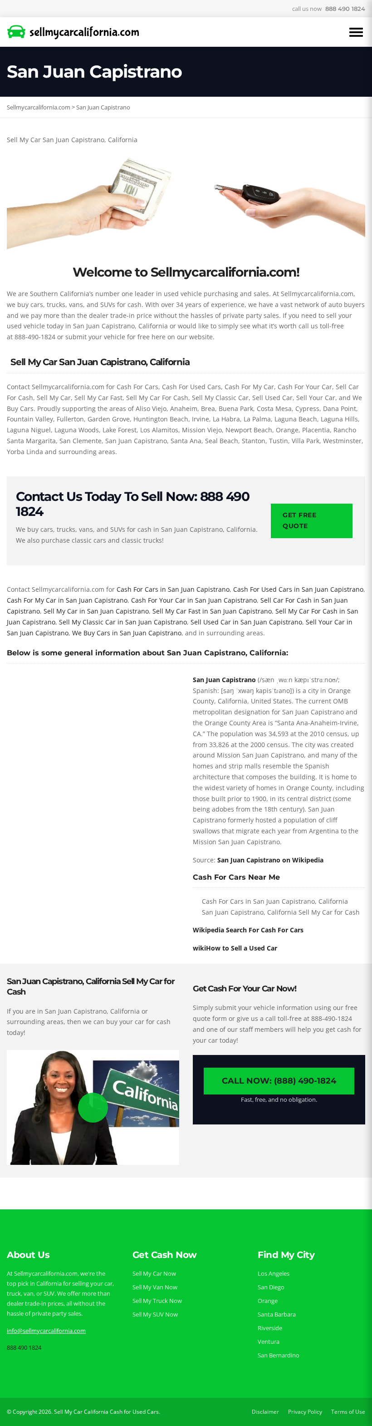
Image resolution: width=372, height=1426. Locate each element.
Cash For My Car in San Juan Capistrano (67, 600)
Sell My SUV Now (155, 1314)
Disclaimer (265, 1412)
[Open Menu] (356, 32)
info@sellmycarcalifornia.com (46, 1331)
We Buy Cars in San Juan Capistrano (126, 633)
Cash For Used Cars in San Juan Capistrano (298, 589)
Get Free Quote (299, 520)
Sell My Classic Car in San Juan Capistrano (123, 622)
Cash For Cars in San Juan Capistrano (173, 589)
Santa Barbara (277, 1314)
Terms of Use (348, 1412)
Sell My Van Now (154, 1287)
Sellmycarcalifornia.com (38, 107)
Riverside (270, 1328)
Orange (268, 1301)
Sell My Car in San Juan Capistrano (96, 611)
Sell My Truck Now (157, 1301)
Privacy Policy (305, 1412)
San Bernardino (278, 1355)
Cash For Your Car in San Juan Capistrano (194, 600)
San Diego (271, 1287)
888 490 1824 (345, 8)
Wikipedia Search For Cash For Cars (248, 930)
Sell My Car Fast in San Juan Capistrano (212, 611)
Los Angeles (273, 1273)
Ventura (268, 1341)
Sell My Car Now (154, 1273)
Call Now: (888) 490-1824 (279, 1081)
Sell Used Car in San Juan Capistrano (246, 622)
